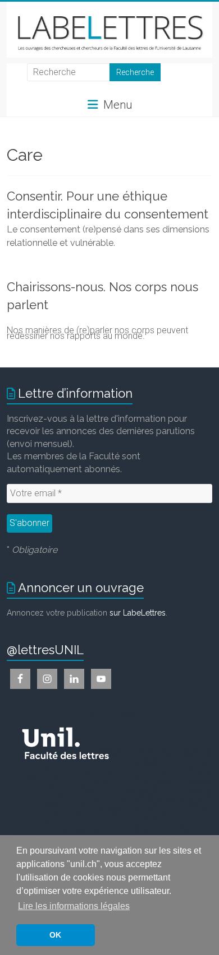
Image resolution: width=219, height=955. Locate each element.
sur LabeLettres (138, 612)
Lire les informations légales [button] (74, 906)
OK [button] (55, 934)
